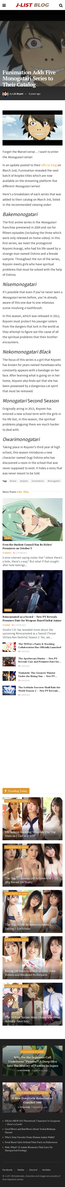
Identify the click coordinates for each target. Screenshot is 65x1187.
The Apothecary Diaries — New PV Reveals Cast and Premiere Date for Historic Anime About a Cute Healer (38, 661)
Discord (33, 1169)
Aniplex (24, 480)
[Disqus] (32, 745)
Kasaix (7, 625)
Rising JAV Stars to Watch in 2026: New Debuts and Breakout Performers (30, 973)
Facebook (7, 1169)
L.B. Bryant (18, 93)
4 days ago (25, 666)
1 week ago (25, 695)
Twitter (20, 1169)
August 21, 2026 (40, 1107)
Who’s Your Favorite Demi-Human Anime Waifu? (30, 1137)
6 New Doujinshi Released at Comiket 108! (32, 1100)
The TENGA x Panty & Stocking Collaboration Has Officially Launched (39, 645)
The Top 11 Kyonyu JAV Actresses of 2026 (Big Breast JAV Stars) (31, 880)
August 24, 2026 (40, 1070)
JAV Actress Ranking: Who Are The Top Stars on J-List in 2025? (30, 834)
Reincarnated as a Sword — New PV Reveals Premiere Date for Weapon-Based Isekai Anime (31, 618)
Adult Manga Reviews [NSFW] (32, 1092)
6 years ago (34, 93)
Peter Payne (25, 1070)
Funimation (38, 480)
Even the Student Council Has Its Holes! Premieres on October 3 (27, 546)
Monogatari (54, 480)
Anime (13, 480)
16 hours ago (21, 553)
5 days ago (25, 680)
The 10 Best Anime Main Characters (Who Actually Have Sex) (32, 1019)
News (8, 538)
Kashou (8, 553)
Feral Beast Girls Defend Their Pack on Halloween (31, 1142)
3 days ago (25, 651)
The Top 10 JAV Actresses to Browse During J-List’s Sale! (28, 926)
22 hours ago (20, 625)
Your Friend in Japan (16, 800)
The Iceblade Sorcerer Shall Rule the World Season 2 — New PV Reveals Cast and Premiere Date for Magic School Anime (39, 692)
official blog (49, 165)
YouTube (46, 1169)
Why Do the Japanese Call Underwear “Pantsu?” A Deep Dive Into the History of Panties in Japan (32, 1061)
